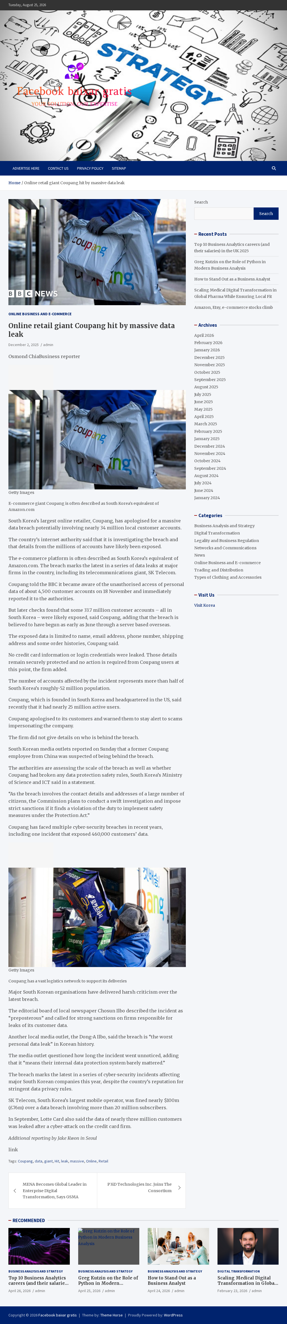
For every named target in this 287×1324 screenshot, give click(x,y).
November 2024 (209, 453)
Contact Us (58, 168)
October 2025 (207, 372)
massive (77, 1161)
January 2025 (207, 438)
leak (64, 1161)
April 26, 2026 (19, 1290)
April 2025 (204, 416)
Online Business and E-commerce (39, 313)
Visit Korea (204, 605)
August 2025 (206, 386)
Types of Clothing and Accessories (227, 577)
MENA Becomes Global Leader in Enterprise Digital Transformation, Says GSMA (55, 1190)
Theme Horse (111, 1315)
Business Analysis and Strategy (224, 525)
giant (48, 1161)
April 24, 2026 (159, 1290)
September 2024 (210, 468)
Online (91, 1161)
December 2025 (209, 357)
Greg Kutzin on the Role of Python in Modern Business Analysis (108, 1283)
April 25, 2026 (89, 1290)
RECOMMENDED (29, 1220)
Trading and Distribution (218, 570)
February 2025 (208, 431)
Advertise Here (26, 168)
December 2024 (209, 446)
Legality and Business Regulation (226, 540)
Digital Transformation (217, 533)
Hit (57, 1161)
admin (48, 344)
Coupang (25, 1161)
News (199, 555)
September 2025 (210, 379)
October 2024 (207, 460)
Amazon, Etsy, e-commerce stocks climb (233, 307)
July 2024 (203, 482)
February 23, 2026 (232, 1290)
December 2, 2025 (23, 344)
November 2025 (209, 364)
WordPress (173, 1315)
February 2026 (208, 342)
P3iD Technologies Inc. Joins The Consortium (139, 1187)
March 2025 (205, 423)
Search (201, 202)
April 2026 (204, 335)
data (38, 1161)
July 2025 (202, 394)
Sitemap (119, 168)
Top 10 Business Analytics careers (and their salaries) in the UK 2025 (38, 1283)
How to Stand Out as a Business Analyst (232, 279)
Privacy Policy (90, 168)
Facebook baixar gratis (57, 1315)
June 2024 (203, 490)
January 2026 (207, 349)
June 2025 (203, 401)
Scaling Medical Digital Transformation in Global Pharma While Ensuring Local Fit (246, 1286)
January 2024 (207, 497)
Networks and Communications (225, 547)
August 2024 (206, 475)
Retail (103, 1161)
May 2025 (203, 409)
